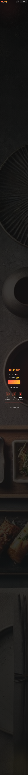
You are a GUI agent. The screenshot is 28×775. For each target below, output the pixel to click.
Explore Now (14, 382)
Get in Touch (14, 387)
